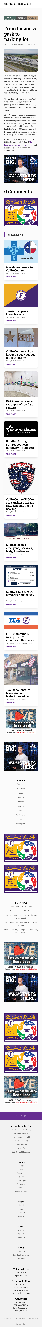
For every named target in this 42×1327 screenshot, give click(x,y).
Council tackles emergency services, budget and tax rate (19, 548)
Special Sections (21, 1234)
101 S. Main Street (21, 1290)
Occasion (21, 806)
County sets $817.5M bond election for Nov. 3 (20, 595)
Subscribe (21, 1205)
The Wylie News (21, 1145)
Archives (21, 1213)
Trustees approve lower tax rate (17, 312)
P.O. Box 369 (21, 1273)
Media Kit (21, 1237)
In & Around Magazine (21, 1152)
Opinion (21, 810)
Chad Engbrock (11, 44)
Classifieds (21, 1188)
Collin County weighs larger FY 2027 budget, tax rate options (20, 354)
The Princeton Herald (21, 1137)
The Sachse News (21, 1141)
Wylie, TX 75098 (21, 1275)
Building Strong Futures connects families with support (20, 444)
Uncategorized (21, 824)
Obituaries (21, 802)
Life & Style (21, 797)
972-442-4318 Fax (21, 1305)
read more (11, 277)
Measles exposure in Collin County (19, 269)
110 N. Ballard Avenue (21, 1308)
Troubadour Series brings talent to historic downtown (18, 693)
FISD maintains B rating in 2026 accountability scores (20, 637)
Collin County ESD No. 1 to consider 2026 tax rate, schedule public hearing (20, 504)
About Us (21, 1251)
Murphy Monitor (21, 1134)
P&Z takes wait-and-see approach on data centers (19, 404)
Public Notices (21, 815)
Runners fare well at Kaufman (21, 911)
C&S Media (21, 1148)
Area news (29, 44)
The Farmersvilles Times (21, 1130)
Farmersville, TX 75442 (21, 1293)
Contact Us (21, 1259)
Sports (21, 819)
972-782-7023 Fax (21, 1287)
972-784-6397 (21, 1285)
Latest (35, 44)
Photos (21, 1216)
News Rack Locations (21, 1255)
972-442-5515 (21, 1302)
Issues (21, 1209)
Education (25, 643)
